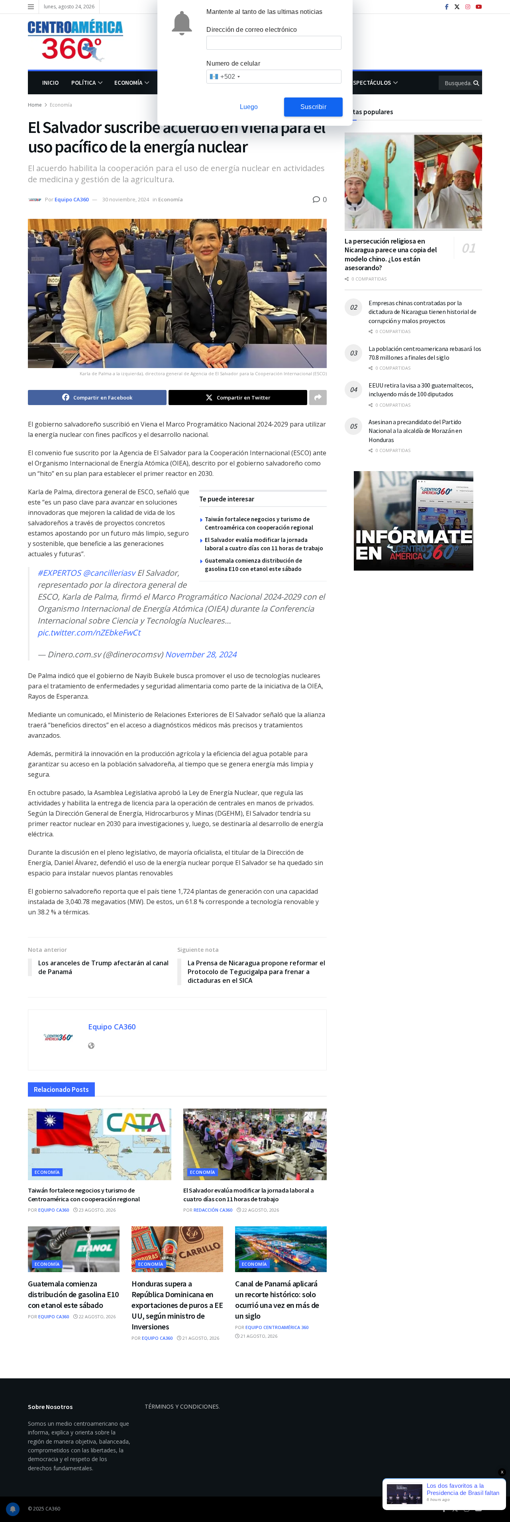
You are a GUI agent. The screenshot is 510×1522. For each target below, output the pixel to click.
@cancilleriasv (109, 572)
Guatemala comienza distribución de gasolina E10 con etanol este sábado (73, 1294)
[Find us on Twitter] (457, 7)
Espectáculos (370, 82)
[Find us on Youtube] (479, 7)
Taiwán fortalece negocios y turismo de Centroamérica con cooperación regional (84, 1194)
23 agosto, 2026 (97, 1210)
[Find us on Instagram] (467, 7)
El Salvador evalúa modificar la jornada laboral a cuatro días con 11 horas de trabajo (248, 1194)
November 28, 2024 (200, 654)
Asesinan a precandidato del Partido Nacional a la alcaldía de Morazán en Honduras (415, 431)
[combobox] (224, 76)
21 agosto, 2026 (200, 1338)
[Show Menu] (31, 6)
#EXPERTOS (59, 572)
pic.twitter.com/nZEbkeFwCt (88, 632)
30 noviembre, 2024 (125, 199)
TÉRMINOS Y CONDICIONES (182, 1406)
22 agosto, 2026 (260, 1210)
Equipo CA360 (71, 199)
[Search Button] (476, 83)
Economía (128, 82)
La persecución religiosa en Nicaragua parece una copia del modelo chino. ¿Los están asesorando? (391, 254)
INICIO (50, 82)
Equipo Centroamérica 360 (276, 1327)
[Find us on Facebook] (447, 7)
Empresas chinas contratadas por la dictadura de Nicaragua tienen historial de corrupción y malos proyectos (423, 312)
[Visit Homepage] (81, 42)
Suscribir (313, 106)
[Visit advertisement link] (413, 521)
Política (83, 82)
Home (35, 104)
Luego (249, 106)
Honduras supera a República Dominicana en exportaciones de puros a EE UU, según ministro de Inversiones (177, 1304)
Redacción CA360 (213, 1210)
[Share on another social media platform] (318, 397)
